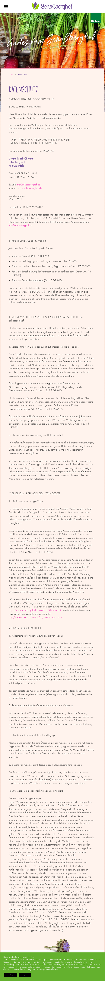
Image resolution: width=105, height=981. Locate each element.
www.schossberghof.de (30, 188)
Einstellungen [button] (10, 974)
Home (11, 74)
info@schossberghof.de (28, 184)
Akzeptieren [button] (25, 974)
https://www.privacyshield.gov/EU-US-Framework (35, 610)
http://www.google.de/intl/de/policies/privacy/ (35, 617)
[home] (52, 9)
